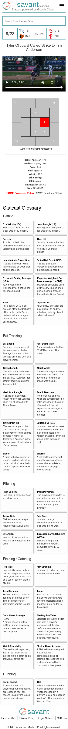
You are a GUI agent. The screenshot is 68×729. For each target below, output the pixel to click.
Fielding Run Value (46, 615)
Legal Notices (46, 718)
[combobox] (34, 21)
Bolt (39, 682)
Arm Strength (44, 566)
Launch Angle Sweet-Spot (16, 260)
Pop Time (8, 566)
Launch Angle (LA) (46, 224)
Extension (8, 534)
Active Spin (9, 516)
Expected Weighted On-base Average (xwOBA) (49, 280)
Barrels (7, 239)
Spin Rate (42, 516)
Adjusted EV (43, 302)
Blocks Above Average (49, 646)
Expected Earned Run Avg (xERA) (51, 535)
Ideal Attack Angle (12, 392)
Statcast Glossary (22, 207)
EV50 (5, 302)
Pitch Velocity (10, 491)
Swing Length (10, 368)
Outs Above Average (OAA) (14, 617)
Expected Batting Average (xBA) (17, 280)
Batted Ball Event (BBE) (49, 260)
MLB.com (62, 718)
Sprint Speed (10, 682)
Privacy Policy (27, 718)
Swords (41, 453)
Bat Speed (8, 343)
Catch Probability (12, 646)
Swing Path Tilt (11, 422)
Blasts (6, 453)
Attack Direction (45, 392)
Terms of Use (8, 718)
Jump (39, 591)
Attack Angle (43, 368)
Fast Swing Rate (45, 343)
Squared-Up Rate (46, 422)
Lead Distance (11, 591)
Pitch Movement (45, 491)
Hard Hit (41, 239)
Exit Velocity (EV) (12, 224)
